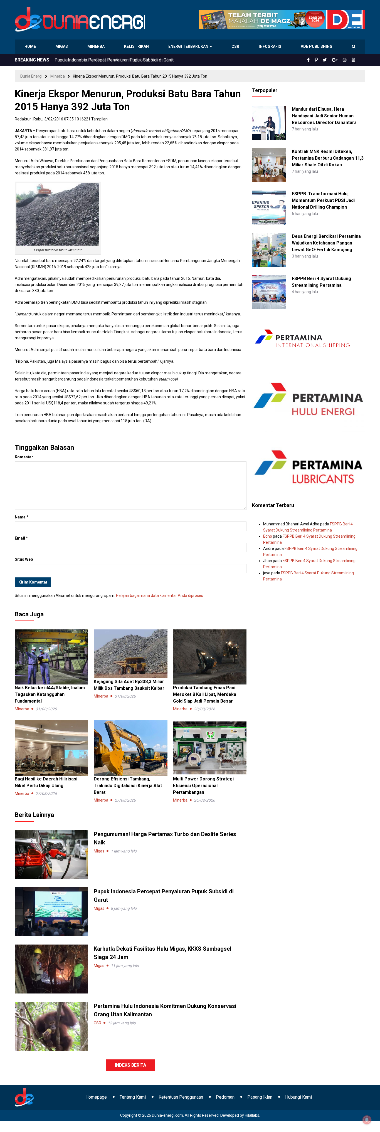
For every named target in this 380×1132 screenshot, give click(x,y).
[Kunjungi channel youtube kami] (354, 60)
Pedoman (225, 1097)
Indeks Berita (130, 1065)
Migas (62, 46)
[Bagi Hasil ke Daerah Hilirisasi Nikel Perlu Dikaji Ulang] (51, 747)
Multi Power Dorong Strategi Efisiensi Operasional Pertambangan (203, 785)
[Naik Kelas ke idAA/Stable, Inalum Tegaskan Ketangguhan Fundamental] (51, 656)
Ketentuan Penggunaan (181, 1097)
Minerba (97, 46)
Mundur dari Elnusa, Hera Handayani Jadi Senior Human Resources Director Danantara (324, 116)
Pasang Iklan (259, 1097)
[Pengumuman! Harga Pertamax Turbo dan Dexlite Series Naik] (51, 854)
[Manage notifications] (366, 1119)
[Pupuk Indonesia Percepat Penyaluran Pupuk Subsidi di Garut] (51, 911)
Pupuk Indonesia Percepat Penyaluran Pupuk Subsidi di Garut (114, 60)
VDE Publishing (316, 46)
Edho (267, 536)
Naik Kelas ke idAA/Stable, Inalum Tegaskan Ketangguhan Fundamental (50, 694)
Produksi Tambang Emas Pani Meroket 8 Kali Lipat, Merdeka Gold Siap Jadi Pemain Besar (204, 694)
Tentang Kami (133, 1097)
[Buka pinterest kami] (324, 60)
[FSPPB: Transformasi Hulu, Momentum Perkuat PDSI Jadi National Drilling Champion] (269, 207)
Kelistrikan (137, 46)
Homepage (96, 1097)
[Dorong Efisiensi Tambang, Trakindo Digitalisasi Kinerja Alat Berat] (130, 747)
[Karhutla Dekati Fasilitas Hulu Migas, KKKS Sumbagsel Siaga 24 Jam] (51, 969)
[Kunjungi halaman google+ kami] (339, 60)
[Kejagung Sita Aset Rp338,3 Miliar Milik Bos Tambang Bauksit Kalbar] (130, 653)
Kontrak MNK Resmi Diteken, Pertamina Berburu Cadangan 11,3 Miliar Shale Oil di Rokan (328, 158)
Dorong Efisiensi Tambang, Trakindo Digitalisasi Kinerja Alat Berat (128, 785)
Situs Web (24, 559)
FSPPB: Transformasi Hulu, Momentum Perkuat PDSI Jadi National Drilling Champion (323, 200)
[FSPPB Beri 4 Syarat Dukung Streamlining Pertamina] (269, 292)
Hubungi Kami (298, 1097)
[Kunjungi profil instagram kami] (347, 60)
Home (30, 46)
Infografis (270, 46)
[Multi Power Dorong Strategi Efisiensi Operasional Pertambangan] (209, 747)
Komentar (24, 457)
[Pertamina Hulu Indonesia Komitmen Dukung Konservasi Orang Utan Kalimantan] (51, 1026)
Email (21, 538)
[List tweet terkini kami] (331, 60)
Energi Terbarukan (189, 46)
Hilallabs (252, 1115)
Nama (21, 517)
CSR (236, 46)
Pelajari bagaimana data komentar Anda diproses (159, 595)
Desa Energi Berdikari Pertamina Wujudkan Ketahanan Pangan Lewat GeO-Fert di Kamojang (326, 243)
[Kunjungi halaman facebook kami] (317, 60)
